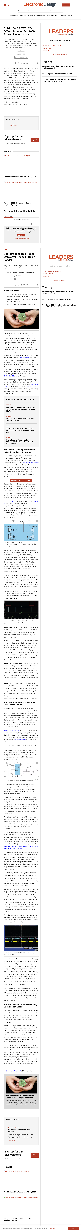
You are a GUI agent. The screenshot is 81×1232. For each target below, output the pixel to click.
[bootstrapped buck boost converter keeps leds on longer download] (21, 1084)
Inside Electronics (66, 15)
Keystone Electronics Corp (51, 45)
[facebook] (15, 63)
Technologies (13, 15)
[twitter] (21, 63)
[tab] (8, 216)
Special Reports (52, 15)
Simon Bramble (12, 272)
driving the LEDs (9, 376)
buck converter (20, 739)
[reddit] (24, 63)
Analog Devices (30, 272)
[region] (21, 220)
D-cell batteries (23, 358)
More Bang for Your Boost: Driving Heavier (18, 846)
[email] (27, 63)
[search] (8, 5)
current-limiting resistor (31, 462)
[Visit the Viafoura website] (34, 224)
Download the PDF (13, 1071)
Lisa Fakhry (21, 51)
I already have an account (21, 238)
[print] (38, 63)
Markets (23, 15)
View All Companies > (60, 54)
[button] (5, 5)
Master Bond (47, 48)
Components (7, 24)
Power (6, 249)
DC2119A (10, 501)
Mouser (45, 50)
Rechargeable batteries (11, 730)
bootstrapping (31, 386)
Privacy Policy (51, 1228)
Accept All (73, 1228)
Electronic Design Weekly (36, 15)
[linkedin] (18, 63)
